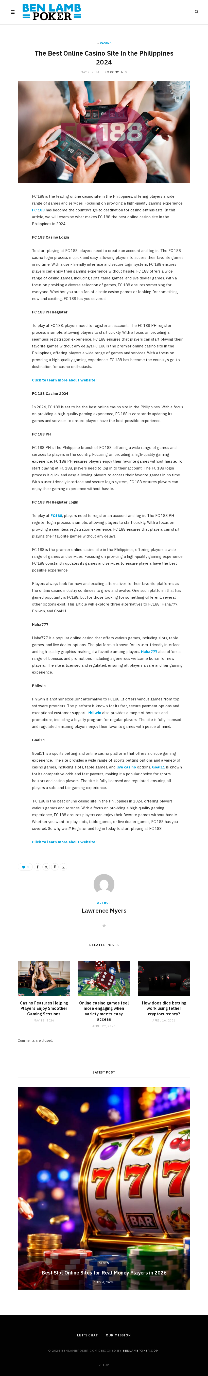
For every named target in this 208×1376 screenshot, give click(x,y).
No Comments (116, 72)
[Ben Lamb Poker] (51, 12)
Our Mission (118, 1335)
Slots (104, 1263)
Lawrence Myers (104, 910)
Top (105, 1365)
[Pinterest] (15, 239)
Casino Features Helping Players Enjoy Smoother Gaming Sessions (44, 1008)
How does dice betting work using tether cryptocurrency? (164, 1008)
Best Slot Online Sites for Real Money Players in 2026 (104, 1272)
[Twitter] (15, 226)
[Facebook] (15, 213)
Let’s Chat (87, 1335)
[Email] (15, 252)
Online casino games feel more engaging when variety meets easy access (104, 1011)
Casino (106, 43)
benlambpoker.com (141, 1350)
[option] (104, 1188)
